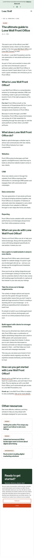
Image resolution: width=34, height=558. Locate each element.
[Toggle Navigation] (31, 11)
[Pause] (17, 6)
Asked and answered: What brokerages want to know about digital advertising (15, 441)
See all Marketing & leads (11, 18)
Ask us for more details (22, 394)
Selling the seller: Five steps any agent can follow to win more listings (15, 427)
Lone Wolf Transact (8, 51)
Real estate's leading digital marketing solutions (13, 455)
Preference (17, 500)
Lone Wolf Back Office (21, 49)
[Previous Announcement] (13, 6)
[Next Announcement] (20, 6)
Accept (17, 505)
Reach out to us (7, 378)
